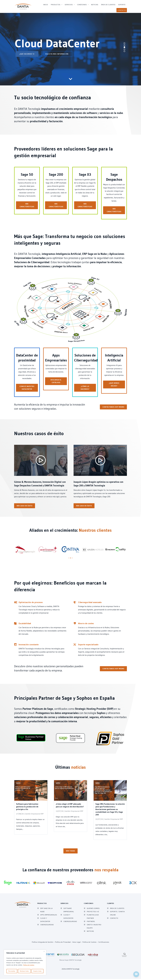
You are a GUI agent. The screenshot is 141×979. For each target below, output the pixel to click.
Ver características (27, 205)
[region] (25, 962)
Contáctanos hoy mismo (113, 407)
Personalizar (11, 971)
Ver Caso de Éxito (24, 506)
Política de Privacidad (63, 942)
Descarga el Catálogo (56, 381)
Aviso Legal (76, 942)
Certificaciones (103, 942)
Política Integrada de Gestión (42, 942)
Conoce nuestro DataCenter (26, 387)
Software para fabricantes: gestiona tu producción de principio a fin (27, 806)
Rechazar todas (24, 971)
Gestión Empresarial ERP (34, 814)
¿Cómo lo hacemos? (85, 387)
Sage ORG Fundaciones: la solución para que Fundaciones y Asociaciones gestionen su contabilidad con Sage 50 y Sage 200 (110, 809)
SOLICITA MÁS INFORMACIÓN (56, 54)
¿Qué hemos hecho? (114, 384)
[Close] (44, 951)
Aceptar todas (37, 971)
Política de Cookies (28, 965)
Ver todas (70, 851)
